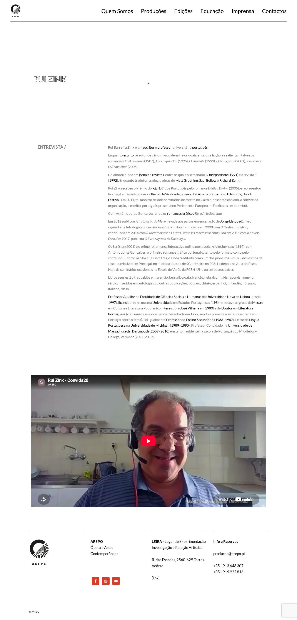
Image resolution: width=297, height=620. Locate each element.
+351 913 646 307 (228, 565)
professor (164, 147)
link (156, 578)
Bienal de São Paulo (165, 194)
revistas (158, 175)
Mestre (257, 302)
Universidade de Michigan (149, 325)
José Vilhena (189, 308)
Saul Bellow (207, 180)
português (200, 147)
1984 (216, 302)
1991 (233, 175)
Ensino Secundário (200, 319)
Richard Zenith (230, 180)
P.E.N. (156, 188)
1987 (229, 319)
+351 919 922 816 (228, 572)
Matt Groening (186, 180)
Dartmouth (140, 331)
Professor (173, 319)
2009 (155, 331)
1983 (219, 319)
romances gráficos (180, 213)
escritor (148, 147)
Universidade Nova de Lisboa (228, 296)
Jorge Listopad (231, 221)
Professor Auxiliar (121, 296)
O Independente (217, 175)
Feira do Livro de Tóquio (201, 194)
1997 (112, 302)
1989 (209, 308)
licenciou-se (127, 302)
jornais (144, 175)
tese (167, 308)
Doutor (226, 308)
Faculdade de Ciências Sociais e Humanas (170, 296)
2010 (164, 331)
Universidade (162, 302)
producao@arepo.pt (229, 553)
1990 (185, 325)
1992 (113, 180)
